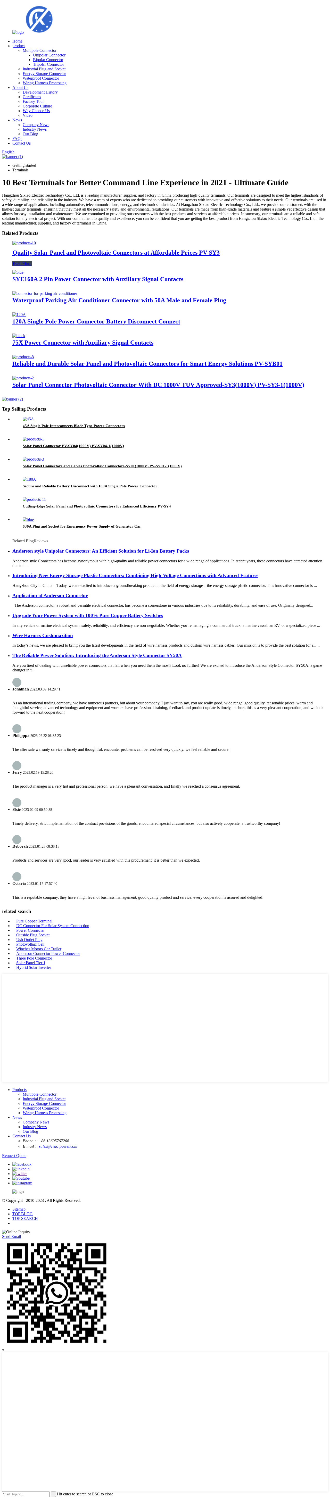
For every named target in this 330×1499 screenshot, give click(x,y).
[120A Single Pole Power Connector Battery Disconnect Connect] (19, 314)
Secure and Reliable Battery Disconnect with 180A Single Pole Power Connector (90, 486)
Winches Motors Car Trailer (38, 949)
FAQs (17, 138)
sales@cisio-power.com (58, 1146)
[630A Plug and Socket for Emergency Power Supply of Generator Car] (28, 519)
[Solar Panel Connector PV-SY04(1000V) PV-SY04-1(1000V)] (33, 439)
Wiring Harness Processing (45, 83)
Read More (22, 263)
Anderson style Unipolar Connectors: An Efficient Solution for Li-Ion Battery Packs (100, 551)
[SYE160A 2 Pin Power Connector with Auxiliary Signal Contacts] (17, 272)
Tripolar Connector (48, 64)
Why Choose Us (36, 111)
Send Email (11, 1236)
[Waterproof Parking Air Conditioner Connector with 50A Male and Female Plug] (44, 293)
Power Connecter (30, 930)
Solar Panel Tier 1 (30, 963)
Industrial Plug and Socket (44, 69)
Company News (36, 124)
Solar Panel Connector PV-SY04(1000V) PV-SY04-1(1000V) (73, 446)
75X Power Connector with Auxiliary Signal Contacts (82, 342)
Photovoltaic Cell (30, 944)
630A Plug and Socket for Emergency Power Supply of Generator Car (82, 526)
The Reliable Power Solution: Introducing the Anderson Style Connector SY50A (97, 655)
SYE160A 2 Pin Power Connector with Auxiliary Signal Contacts (97, 279)
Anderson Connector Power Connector (48, 953)
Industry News (35, 129)
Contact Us (21, 143)
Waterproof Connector (41, 78)
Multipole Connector (39, 50)
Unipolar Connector (49, 55)
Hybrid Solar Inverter (33, 967)
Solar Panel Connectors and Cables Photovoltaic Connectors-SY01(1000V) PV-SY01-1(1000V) (102, 466)
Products (19, 1089)
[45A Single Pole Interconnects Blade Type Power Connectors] (28, 419)
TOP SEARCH (25, 1218)
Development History (40, 92)
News (17, 120)
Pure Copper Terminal (34, 921)
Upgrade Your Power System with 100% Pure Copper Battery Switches (87, 615)
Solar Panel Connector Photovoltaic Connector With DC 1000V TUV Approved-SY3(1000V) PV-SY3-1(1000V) (158, 384)
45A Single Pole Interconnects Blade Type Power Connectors (74, 426)
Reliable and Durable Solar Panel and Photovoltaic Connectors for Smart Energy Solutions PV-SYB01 (147, 363)
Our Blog (30, 134)
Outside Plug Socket (33, 935)
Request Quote (14, 1155)
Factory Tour (33, 101)
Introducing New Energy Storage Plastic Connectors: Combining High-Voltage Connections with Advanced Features (135, 575)
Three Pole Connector (34, 958)
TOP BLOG (22, 1214)
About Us (20, 87)
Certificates (32, 97)
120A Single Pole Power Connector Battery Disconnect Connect (96, 321)
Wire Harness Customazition (42, 635)
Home (17, 41)
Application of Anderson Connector (50, 595)
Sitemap (19, 1209)
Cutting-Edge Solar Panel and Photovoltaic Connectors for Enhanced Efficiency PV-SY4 (97, 506)
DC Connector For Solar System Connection (52, 925)
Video (27, 115)
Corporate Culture (37, 106)
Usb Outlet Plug (29, 939)
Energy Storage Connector (44, 73)
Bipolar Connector (48, 59)
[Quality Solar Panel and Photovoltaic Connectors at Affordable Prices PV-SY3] (24, 243)
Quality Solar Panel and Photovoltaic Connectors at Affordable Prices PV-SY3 (116, 252)
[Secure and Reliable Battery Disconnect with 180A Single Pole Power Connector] (29, 479)
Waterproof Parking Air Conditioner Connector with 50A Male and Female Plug (119, 300)
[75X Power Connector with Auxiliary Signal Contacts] (18, 336)
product (18, 46)
